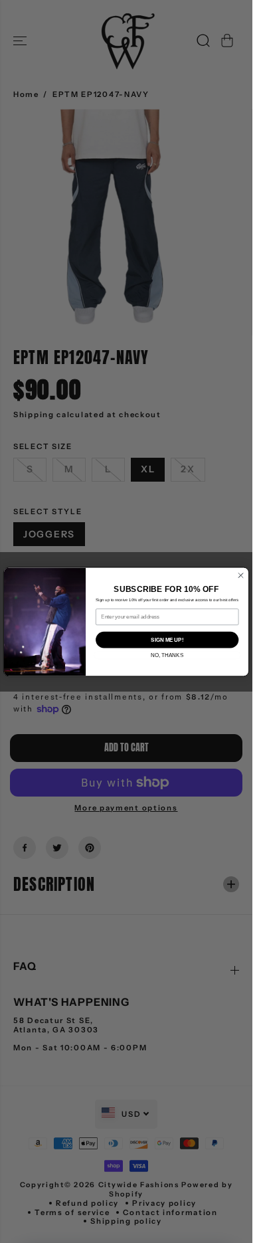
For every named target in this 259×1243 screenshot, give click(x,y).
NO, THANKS (167, 655)
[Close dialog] (240, 575)
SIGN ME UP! (167, 639)
